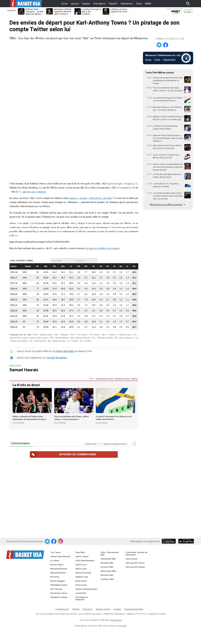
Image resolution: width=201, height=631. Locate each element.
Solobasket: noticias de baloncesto (136, 553)
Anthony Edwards (83, 573)
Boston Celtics (56, 564)
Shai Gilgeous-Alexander (82, 598)
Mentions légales (103, 609)
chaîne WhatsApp (64, 351)
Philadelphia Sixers (58, 585)
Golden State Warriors (60, 556)
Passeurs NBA (106, 575)
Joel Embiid (80, 593)
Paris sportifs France (135, 563)
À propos (117, 609)
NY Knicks (54, 577)
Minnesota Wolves (58, 569)
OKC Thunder (56, 589)
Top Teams (55, 552)
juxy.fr (124, 626)
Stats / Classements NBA (109, 553)
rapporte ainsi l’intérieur (34, 191)
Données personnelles (133, 609)
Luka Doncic (81, 564)
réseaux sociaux (123, 379)
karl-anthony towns (105, 379)
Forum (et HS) (91, 444)
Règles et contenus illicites (115, 444)
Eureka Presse (116, 620)
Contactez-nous (62, 609)
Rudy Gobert (81, 581)
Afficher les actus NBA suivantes (165, 204)
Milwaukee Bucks (58, 573)
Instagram (60, 541)
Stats (157, 59)
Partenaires (87, 609)
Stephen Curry (81, 577)
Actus (148, 59)
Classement (169, 59)
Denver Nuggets (57, 581)
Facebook (166, 45)
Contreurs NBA (107, 579)
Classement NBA (108, 559)
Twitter (159, 45)
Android (186, 541)
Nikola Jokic (81, 569)
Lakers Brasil (131, 559)
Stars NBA (80, 552)
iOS (169, 541)
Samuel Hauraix (23, 369)
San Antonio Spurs (58, 593)
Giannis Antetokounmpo (86, 589)
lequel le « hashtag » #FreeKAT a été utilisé (91, 198)
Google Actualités (57, 357)
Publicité (75, 609)
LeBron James (82, 556)
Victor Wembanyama (84, 560)
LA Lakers (54, 560)
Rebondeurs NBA (108, 571)
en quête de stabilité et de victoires (103, 248)
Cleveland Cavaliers (59, 597)
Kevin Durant (81, 585)
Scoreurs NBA (106, 567)
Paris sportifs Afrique (135, 567)
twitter (135, 379)
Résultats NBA (106, 563)
